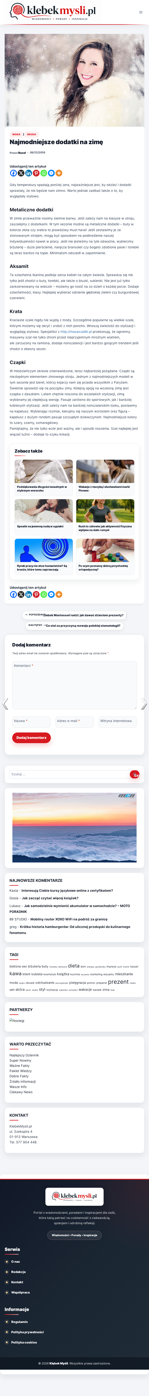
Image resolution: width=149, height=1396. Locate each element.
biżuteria (34, 966)
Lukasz (15, 906)
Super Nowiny (20, 1060)
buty (45, 966)
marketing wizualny (102, 974)
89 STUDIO (18, 919)
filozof (22, 152)
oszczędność (61, 983)
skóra (20, 989)
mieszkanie (124, 974)
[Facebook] (13, 173)
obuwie (30, 982)
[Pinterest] (36, 173)
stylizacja (52, 989)
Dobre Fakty (19, 1076)
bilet (24, 966)
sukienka (63, 990)
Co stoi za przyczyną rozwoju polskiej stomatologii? (74, 625)
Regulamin (19, 1322)
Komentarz (23, 666)
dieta (74, 966)
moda (14, 983)
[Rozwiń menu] (140, 12)
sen (12, 989)
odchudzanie (45, 983)
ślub (112, 990)
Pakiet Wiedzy (21, 1071)
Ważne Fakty (19, 1066)
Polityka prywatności (27, 1332)
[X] (21, 173)
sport (28, 990)
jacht (119, 967)
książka (63, 974)
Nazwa (21, 721)
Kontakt (17, 1282)
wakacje (85, 989)
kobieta (36, 974)
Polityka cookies (24, 1342)
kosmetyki (49, 974)
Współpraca (20, 1292)
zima (105, 989)
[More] (58, 173)
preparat (101, 982)
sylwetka (73, 990)
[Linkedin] (28, 173)
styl (42, 989)
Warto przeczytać (30, 1044)
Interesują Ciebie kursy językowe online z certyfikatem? (67, 891)
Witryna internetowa (116, 721)
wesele (97, 989)
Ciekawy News (21, 1092)
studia (35, 990)
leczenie (85, 974)
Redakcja (18, 1272)
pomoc (91, 982)
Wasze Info (18, 1087)
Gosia (14, 898)
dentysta (62, 967)
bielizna (15, 966)
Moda (16, 134)
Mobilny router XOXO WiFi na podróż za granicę (68, 919)
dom (83, 966)
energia (90, 967)
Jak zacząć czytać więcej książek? (50, 898)
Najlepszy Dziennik (24, 1055)
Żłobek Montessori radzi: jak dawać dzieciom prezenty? (76, 615)
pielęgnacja (77, 983)
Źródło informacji (23, 1082)
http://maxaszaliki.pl (76, 332)
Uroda (31, 134)
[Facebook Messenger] (51, 173)
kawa (16, 973)
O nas (15, 1261)
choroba (53, 967)
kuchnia (75, 974)
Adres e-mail (68, 721)
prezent (118, 981)
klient (26, 974)
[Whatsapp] (43, 173)
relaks (133, 983)
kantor (126, 967)
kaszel (134, 966)
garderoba (100, 967)
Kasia (14, 891)
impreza (111, 966)
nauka (22, 983)
